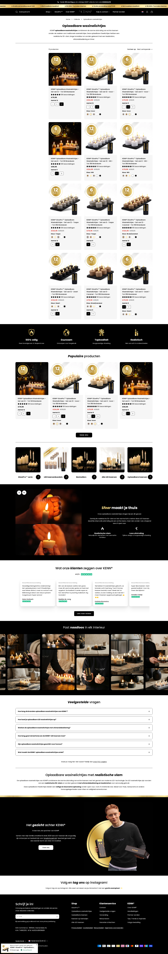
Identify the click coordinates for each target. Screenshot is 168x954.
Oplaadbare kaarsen (79, 915)
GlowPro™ (75, 907)
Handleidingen (132, 911)
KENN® (23, 946)
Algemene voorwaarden (114, 928)
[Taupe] (94, 114)
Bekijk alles (84, 435)
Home (68, 19)
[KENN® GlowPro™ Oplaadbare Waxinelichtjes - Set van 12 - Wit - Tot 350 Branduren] (100, 138)
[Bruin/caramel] (88, 114)
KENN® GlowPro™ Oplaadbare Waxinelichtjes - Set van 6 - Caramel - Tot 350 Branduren (98, 291)
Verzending (103, 915)
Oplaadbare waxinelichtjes (81, 911)
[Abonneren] (57, 917)
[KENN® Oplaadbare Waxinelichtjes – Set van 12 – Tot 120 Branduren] (65, 69)
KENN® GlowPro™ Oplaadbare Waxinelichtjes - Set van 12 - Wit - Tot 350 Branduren (100, 161)
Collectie (77, 19)
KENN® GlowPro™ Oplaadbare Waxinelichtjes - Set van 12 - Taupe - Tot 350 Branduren (64, 222)
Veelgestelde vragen (107, 911)
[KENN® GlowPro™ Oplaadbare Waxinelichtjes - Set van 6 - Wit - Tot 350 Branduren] (136, 138)
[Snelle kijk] (78, 57)
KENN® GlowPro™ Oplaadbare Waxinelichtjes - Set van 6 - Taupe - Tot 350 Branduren (100, 222)
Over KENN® (131, 907)
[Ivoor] (91, 114)
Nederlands (19, 941)
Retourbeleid (99, 928)
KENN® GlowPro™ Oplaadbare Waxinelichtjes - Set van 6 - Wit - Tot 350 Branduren (135, 161)
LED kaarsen (144, 519)
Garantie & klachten (107, 922)
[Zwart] (100, 114)
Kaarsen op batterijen (79, 919)
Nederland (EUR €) (38, 941)
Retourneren (104, 919)
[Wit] (97, 114)
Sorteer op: (131, 49)
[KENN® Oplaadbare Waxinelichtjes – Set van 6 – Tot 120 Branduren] (65, 138)
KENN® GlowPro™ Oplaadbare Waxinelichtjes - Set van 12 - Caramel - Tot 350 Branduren (133, 222)
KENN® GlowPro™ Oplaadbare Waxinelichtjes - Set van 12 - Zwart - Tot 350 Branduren (64, 291)
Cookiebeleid (88, 928)
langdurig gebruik (50, 838)
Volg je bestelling (133, 922)
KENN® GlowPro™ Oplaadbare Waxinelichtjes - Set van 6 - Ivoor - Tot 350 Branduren (135, 91)
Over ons (45, 847)
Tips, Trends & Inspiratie (136, 919)
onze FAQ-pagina (100, 762)
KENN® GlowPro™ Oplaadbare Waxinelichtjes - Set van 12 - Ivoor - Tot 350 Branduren (100, 91)
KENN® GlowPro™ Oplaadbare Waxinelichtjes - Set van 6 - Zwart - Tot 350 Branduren (136, 291)
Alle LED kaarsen (77, 922)
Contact (102, 907)
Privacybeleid (76, 928)
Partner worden (133, 915)
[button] (142, 11)
